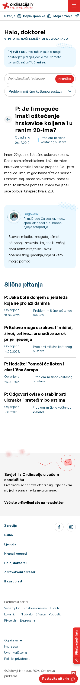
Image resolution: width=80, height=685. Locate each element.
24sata (41, 614)
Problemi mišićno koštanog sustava (53, 140)
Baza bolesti (13, 581)
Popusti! (55, 614)
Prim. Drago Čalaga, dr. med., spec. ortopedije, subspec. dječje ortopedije (44, 223)
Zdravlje (10, 525)
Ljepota (10, 544)
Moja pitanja (63, 16)
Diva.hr (55, 608)
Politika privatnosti (17, 658)
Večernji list (12, 608)
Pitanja (9, 16)
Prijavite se (16, 52)
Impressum (12, 646)
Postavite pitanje (55, 678)
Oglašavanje (13, 640)
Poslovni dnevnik (35, 608)
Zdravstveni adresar (19, 572)
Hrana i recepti (15, 553)
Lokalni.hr (10, 614)
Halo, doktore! (15, 563)
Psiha (8, 535)
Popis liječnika (34, 16)
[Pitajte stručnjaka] (76, 645)
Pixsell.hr (10, 620)
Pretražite (64, 78)
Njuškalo (27, 614)
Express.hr (27, 620)
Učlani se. (38, 62)
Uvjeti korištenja (15, 652)
